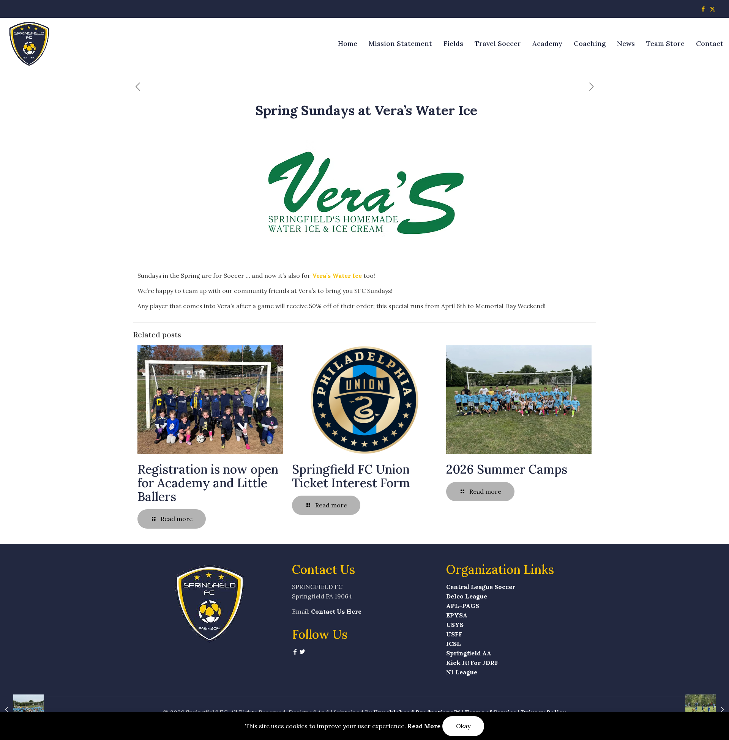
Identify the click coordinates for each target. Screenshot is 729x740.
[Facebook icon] (703, 9)
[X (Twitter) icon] (712, 9)
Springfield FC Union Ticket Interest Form (351, 476)
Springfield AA (468, 653)
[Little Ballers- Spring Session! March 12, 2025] (707, 709)
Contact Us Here (336, 611)
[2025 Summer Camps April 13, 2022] (22, 709)
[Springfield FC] (29, 43)
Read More (423, 726)
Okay (463, 726)
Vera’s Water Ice (337, 275)
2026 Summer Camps (506, 469)
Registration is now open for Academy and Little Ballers (207, 482)
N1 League (461, 672)
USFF (454, 634)
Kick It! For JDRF (472, 662)
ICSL (453, 643)
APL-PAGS (462, 605)
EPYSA (456, 615)
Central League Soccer (480, 586)
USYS (455, 624)
